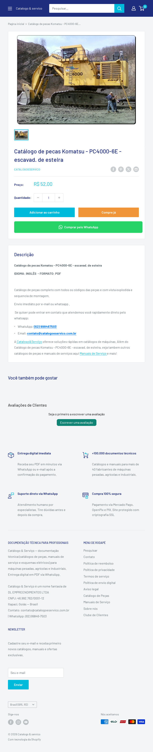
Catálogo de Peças (96, 595)
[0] (141, 8)
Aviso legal (91, 589)
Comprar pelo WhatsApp (81, 227)
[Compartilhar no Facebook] (113, 169)
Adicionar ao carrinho (44, 212)
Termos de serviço (96, 576)
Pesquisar (90, 550)
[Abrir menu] (10, 8)
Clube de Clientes (95, 615)
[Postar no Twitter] (128, 169)
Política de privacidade (99, 570)
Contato (89, 557)
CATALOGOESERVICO (27, 169)
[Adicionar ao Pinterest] (121, 169)
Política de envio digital (99, 582)
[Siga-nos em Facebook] (11, 722)
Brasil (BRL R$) (19, 704)
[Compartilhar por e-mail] (136, 169)
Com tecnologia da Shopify (24, 739)
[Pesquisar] (119, 8)
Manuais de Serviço (93, 353)
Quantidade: (22, 197)
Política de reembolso (98, 563)
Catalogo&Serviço (29, 341)
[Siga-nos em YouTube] (26, 722)
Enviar (18, 684)
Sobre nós (90, 608)
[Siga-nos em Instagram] (18, 722)
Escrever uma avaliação (76, 422)
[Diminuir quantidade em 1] (38, 197)
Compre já (109, 212)
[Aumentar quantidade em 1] (59, 197)
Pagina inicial (16, 23)
